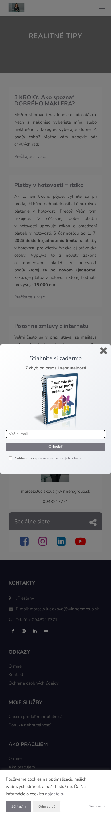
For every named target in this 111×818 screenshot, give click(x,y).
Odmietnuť (46, 806)
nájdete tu (54, 794)
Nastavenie (97, 806)
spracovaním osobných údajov (58, 458)
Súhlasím (18, 806)
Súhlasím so (25, 458)
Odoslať (55, 446)
